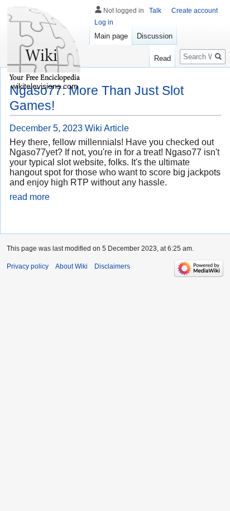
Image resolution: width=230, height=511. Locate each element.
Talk (155, 11)
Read (162, 58)
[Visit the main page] (44, 44)
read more (29, 197)
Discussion (154, 36)
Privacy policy (28, 266)
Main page (111, 36)
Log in (103, 22)
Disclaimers (112, 266)
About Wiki (71, 266)
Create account (194, 11)
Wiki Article (107, 128)
